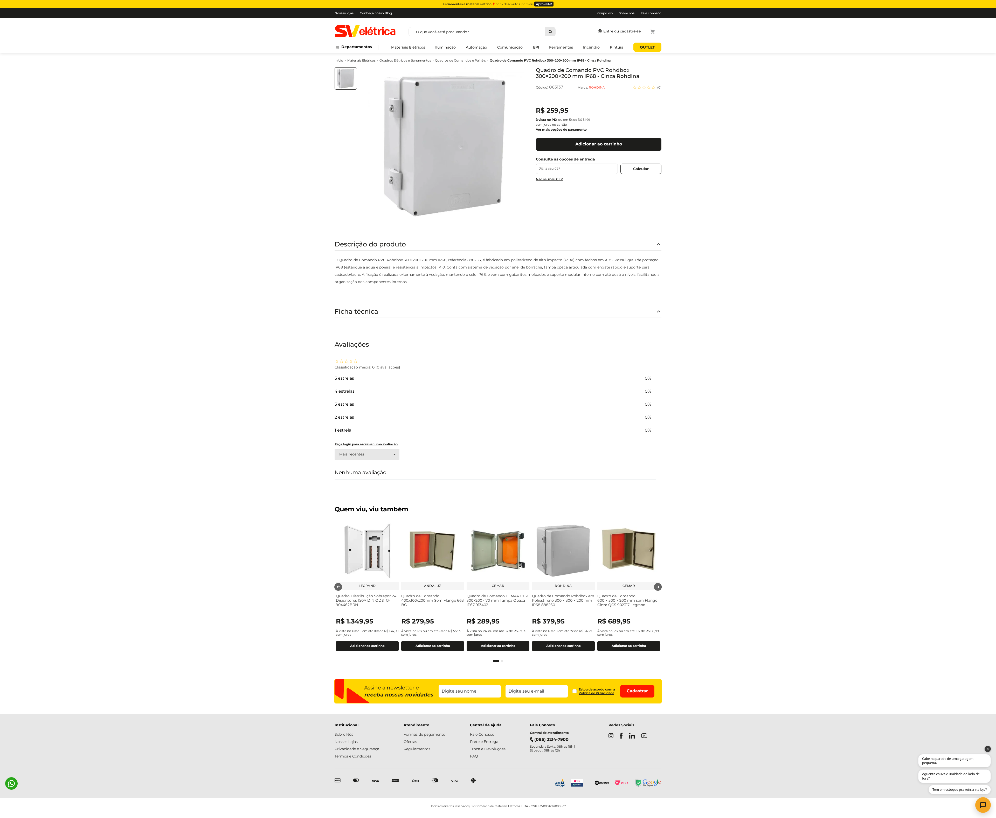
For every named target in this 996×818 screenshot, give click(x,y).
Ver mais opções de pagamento (561, 129)
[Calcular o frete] (640, 169)
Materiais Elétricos (361, 60)
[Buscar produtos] (550, 31)
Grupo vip (605, 13)
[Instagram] (610, 736)
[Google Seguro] (647, 783)
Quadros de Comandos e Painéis (460, 60)
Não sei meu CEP (549, 179)
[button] (496, 661)
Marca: (591, 87)
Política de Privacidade (596, 693)
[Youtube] (644, 736)
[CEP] (577, 165)
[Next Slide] (658, 587)
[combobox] (501, 31)
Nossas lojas (344, 13)
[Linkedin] (632, 736)
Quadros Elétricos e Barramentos (405, 60)
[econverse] (602, 783)
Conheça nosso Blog (376, 13)
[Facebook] (621, 736)
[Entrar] (618, 31)
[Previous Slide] (338, 587)
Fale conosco (651, 13)
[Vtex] (621, 783)
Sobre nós (626, 13)
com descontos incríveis (497, 4)
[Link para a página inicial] (339, 61)
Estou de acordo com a (597, 691)
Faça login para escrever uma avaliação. (366, 444)
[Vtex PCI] (579, 783)
